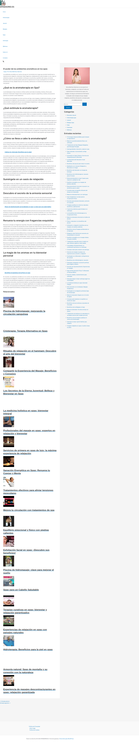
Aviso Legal (32, 728)
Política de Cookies (34, 730)
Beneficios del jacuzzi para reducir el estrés (78, 163)
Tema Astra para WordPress (66, 738)
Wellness (5, 46)
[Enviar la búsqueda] (84, 104)
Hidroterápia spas (71, 117)
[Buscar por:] (75, 104)
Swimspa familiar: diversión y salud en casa (78, 149)
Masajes (5, 29)
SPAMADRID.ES (7, 7)
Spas (4, 35)
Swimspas (5, 40)
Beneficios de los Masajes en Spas (76, 307)
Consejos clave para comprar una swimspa (78, 249)
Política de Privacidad (34, 726)
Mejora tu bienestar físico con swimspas (77, 194)
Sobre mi (5, 52)
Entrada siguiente (5, 703)
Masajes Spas (70, 122)
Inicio (4, 11)
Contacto (5, 58)
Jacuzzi (5, 23)
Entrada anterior (5, 701)
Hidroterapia (6, 17)
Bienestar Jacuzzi (71, 115)
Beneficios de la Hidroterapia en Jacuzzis (77, 260)
